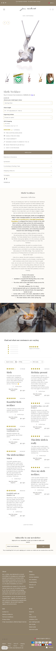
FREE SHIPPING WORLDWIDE (14, 133)
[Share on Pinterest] (6, 179)
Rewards (31, 611)
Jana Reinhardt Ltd (17, 648)
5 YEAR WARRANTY (11, 139)
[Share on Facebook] (4, 179)
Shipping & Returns (9, 170)
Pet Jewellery (33, 579)
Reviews (31, 587)
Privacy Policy (6, 619)
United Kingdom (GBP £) (43, 638)
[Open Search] (50, 9)
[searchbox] (9, 362)
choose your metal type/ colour (13, 100)
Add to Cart (28, 152)
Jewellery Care (33, 619)
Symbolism (7, 161)
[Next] (39, 3)
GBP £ (51, 2)
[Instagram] (4, 3)
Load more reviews (28, 524)
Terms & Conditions (7, 617)
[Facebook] (1, 3)
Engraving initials (9, 114)
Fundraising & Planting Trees (12, 166)
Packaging (6, 175)
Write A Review (45, 350)
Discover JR (32, 584)
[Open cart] (53, 9)
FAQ (30, 614)
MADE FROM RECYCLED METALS (15, 145)
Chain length (7, 107)
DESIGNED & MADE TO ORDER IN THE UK (17, 142)
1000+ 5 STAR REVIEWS (12, 147)
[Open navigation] (8, 9)
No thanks (7, 123)
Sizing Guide (32, 617)
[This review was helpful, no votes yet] (20, 390)
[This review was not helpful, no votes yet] (23, 390)
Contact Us (5, 611)
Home (24, 15)
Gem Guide (32, 624)
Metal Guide (32, 627)
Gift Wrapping (8, 121)
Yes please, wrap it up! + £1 (11, 125)
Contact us (7, 182)
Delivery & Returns (7, 614)
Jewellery (31, 574)
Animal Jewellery (34, 577)
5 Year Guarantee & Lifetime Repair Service (14, 622)
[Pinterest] (5, 3)
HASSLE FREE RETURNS (13, 136)
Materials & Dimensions (10, 157)
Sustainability (33, 582)
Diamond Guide (33, 629)
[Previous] (16, 3)
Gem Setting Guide (34, 622)
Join (43, 546)
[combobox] (24, 362)
